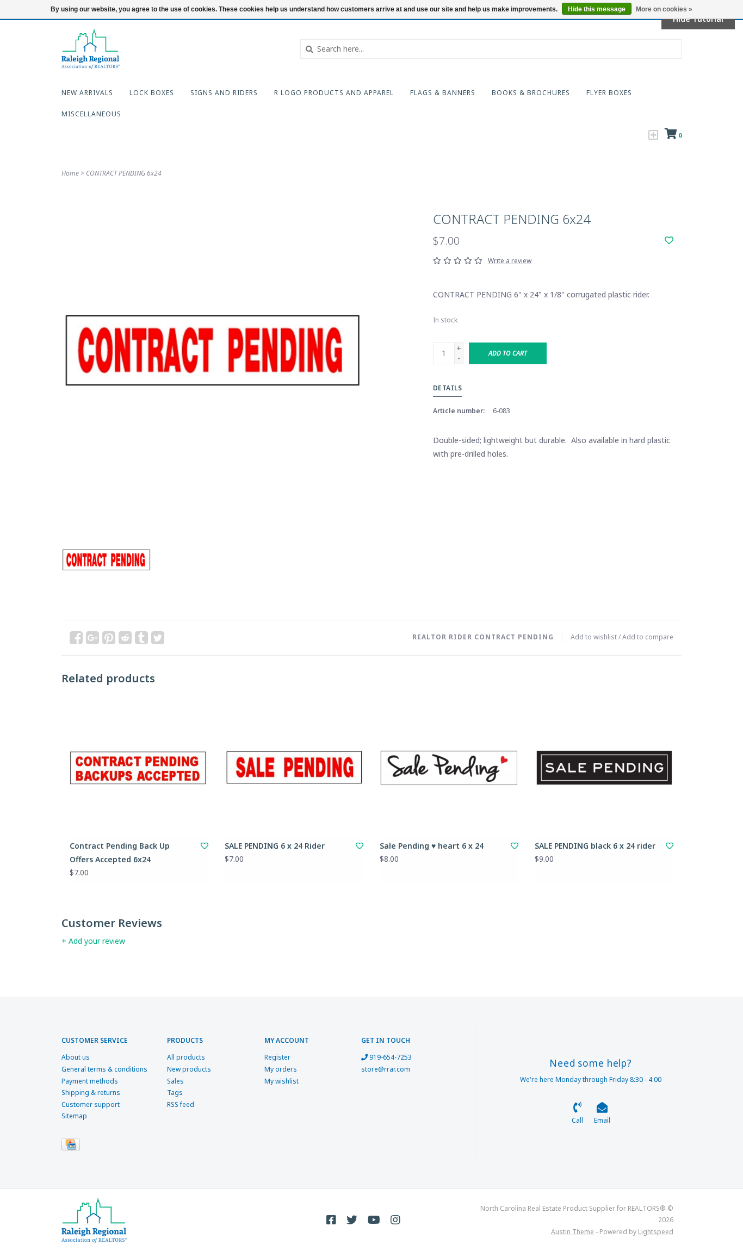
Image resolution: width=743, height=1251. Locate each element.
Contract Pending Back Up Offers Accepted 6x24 (120, 852)
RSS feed (180, 1104)
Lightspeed (655, 1231)
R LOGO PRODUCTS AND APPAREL (334, 92)
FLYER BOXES (609, 92)
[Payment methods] (72, 1146)
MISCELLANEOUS (91, 114)
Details (447, 388)
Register (277, 1057)
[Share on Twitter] (157, 637)
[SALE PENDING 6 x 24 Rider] (294, 767)
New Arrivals (87, 92)
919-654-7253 (390, 1057)
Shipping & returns (90, 1092)
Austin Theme (572, 1231)
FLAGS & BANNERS (442, 92)
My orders (280, 1069)
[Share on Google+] (92, 637)
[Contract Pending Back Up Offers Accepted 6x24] (139, 767)
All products (186, 1057)
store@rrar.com (385, 1069)
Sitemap (74, 1116)
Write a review (509, 260)
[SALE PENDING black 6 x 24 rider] (604, 767)
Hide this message (597, 9)
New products (189, 1069)
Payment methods (89, 1081)
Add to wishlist (594, 637)
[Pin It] (108, 637)
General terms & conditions (104, 1069)
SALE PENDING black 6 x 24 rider (595, 846)
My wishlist (281, 1081)
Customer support (90, 1104)
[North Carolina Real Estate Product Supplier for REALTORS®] (172, 48)
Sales (175, 1081)
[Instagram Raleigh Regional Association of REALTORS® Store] (395, 1220)
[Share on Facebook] (76, 637)
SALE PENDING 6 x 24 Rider (275, 846)
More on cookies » (664, 9)
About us (75, 1057)
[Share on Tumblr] (141, 637)
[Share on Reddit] (125, 637)
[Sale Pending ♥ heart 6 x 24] (449, 767)
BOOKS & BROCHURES (531, 92)
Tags (175, 1092)
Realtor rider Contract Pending (483, 637)
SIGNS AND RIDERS (224, 92)
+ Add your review (93, 941)
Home (70, 173)
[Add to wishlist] (669, 240)
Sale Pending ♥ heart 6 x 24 (432, 846)
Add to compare (647, 637)
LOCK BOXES (151, 92)
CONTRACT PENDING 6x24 (124, 173)
